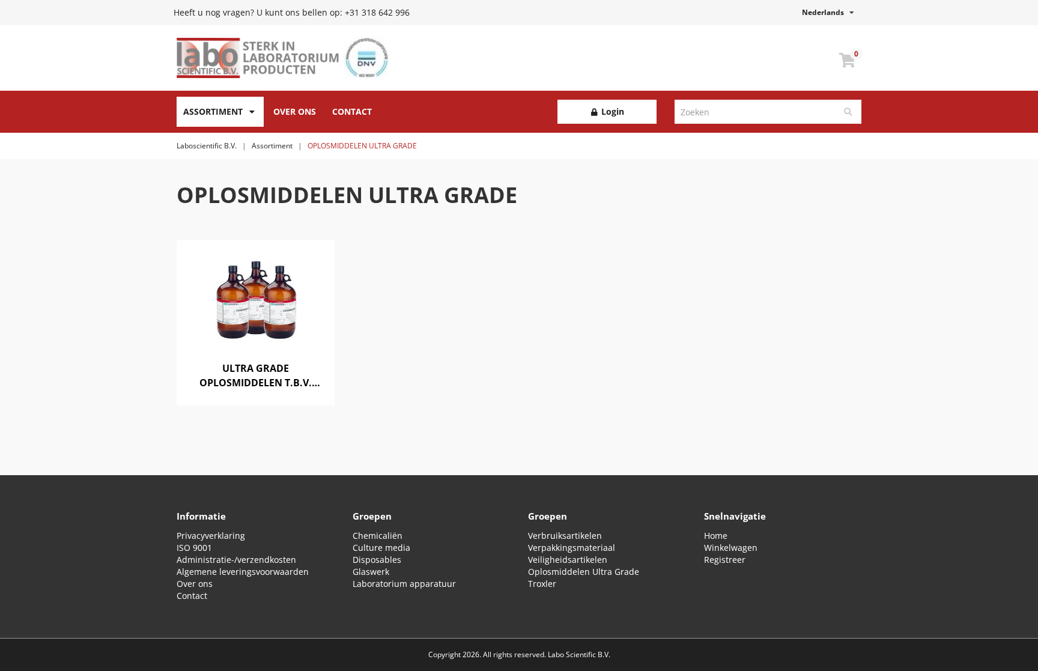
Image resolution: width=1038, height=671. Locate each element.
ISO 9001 (194, 547)
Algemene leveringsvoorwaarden (243, 571)
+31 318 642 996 (377, 12)
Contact (352, 111)
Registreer (724, 559)
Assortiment (213, 111)
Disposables (377, 559)
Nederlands (825, 12)
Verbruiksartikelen (565, 535)
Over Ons (294, 111)
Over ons (195, 583)
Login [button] (611, 111)
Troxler (542, 583)
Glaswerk (371, 571)
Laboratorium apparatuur (404, 583)
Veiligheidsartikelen (567, 559)
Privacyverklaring (211, 535)
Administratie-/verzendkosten (236, 559)
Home (715, 535)
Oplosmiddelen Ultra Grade (583, 571)
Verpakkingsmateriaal (571, 547)
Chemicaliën (377, 535)
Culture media (381, 547)
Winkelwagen (730, 547)
